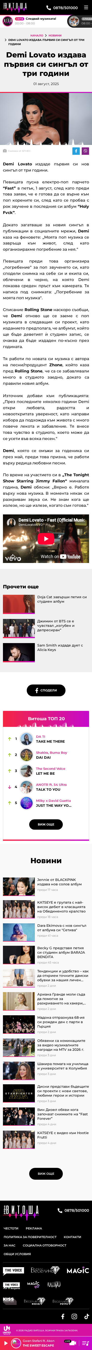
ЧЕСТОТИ (11, 1228)
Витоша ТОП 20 (46, 718)
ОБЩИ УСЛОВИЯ (17, 1254)
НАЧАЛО (36, 35)
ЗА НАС (9, 1245)
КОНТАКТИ (72, 1237)
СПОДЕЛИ (47, 690)
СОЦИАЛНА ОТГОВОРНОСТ (44, 1245)
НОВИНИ (55, 35)
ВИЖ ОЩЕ (46, 824)
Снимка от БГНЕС (19, 151)
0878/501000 (76, 1210)
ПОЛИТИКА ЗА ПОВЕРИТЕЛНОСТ (30, 1237)
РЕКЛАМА (34, 1228)
